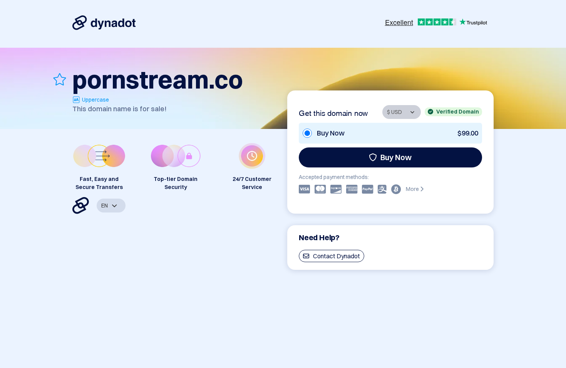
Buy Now (396, 157)
